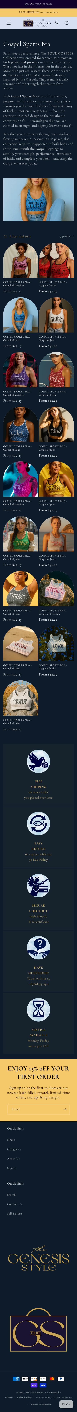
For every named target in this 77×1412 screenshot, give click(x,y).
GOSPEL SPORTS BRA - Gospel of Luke (17, 338)
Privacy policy (43, 1397)
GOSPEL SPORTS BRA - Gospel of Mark (53, 284)
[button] (8, 23)
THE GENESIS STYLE (36, 1392)
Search (11, 1195)
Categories (14, 1149)
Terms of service (63, 1397)
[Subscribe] (65, 1109)
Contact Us (14, 1204)
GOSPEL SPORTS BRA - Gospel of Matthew (17, 284)
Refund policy (24, 1397)
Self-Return (14, 1213)
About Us (13, 1158)
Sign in (11, 1168)
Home (11, 1140)
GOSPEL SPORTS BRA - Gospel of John (53, 338)
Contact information (41, 1403)
